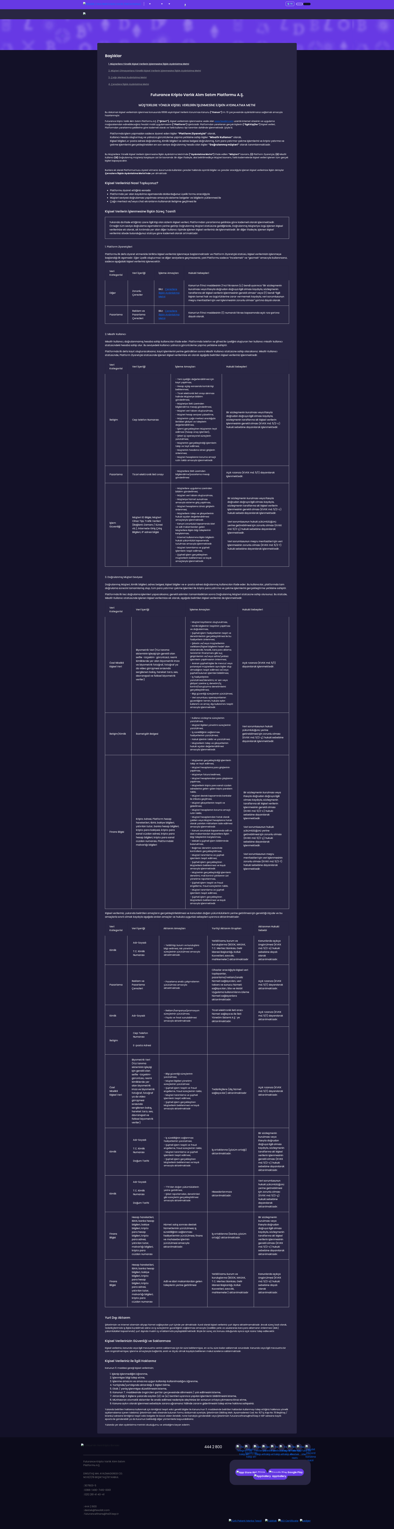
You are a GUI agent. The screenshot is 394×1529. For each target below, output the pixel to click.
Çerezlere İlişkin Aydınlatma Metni (169, 292)
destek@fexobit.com (97, 1510)
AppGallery (279, 1476)
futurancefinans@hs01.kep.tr (101, 1514)
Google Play (295, 1472)
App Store (258, 1472)
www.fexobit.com (224, 121)
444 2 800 (213, 1446)
